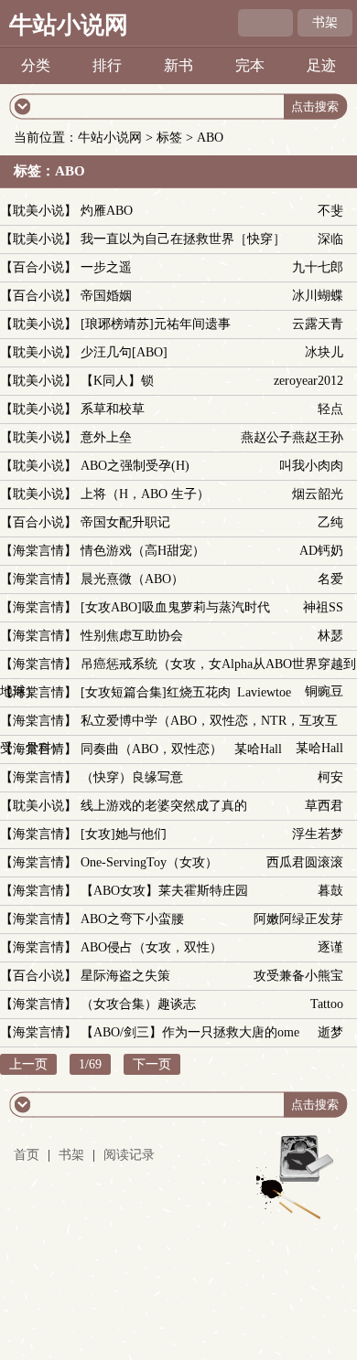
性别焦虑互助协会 (132, 636)
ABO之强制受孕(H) (135, 466)
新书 (178, 65)
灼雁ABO (107, 211)
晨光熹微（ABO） (132, 579)
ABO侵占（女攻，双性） (151, 947)
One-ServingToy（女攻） (149, 862)
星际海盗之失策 (125, 976)
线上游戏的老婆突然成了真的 (164, 806)
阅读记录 (129, 1155)
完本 (250, 65)
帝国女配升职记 (125, 522)
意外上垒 (106, 437)
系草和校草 (113, 409)
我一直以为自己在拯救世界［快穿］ (183, 239)
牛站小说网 (68, 25)
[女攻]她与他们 (124, 834)
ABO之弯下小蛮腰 (132, 919)
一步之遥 (106, 267)
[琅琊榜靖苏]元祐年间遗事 (156, 324)
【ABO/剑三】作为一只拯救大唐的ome (190, 1032)
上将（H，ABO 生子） (145, 494)
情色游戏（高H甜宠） (143, 551)
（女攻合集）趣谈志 (138, 1004)
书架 (325, 22)
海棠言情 (38, 551)
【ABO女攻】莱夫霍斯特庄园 (164, 891)
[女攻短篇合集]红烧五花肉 (156, 692)
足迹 (321, 65)
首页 (26, 1155)
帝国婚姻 (106, 296)
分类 (35, 65)
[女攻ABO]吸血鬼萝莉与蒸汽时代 (175, 607)
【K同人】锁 (117, 381)
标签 (169, 137)
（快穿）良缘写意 (132, 777)
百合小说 (38, 267)
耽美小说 (38, 211)
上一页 (28, 1064)
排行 (107, 65)
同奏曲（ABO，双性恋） (151, 749)
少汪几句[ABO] (124, 352)
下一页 (152, 1064)
